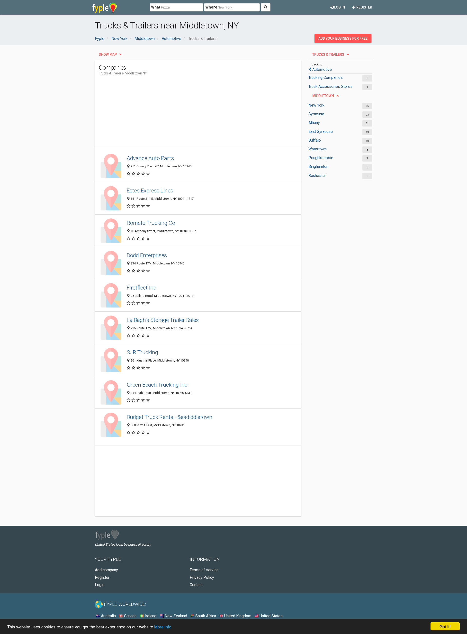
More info (162, 627)
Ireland (150, 616)
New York (316, 105)
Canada (129, 616)
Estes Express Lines (150, 190)
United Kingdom (237, 616)
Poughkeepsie (320, 157)
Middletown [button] (323, 96)
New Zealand (175, 616)
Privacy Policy (202, 577)
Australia (108, 616)
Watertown (317, 149)
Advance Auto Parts (150, 158)
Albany (314, 122)
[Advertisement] (187, 114)
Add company (106, 570)
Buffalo (314, 140)
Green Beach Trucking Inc (157, 384)
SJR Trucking (142, 352)
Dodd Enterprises (147, 255)
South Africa (205, 616)
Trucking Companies (325, 77)
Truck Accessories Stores (330, 86)
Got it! (445, 626)
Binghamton (318, 166)
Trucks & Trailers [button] (328, 54)
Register (364, 7)
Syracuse (316, 114)
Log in (339, 7)
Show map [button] (108, 54)
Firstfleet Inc (141, 287)
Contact (196, 584)
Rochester (317, 175)
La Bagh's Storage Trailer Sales (163, 320)
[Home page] (104, 7)
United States (271, 616)
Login (99, 584)
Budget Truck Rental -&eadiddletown (169, 417)
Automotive (322, 69)
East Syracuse (320, 131)
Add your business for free (343, 38)
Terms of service (204, 570)
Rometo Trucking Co (151, 223)
